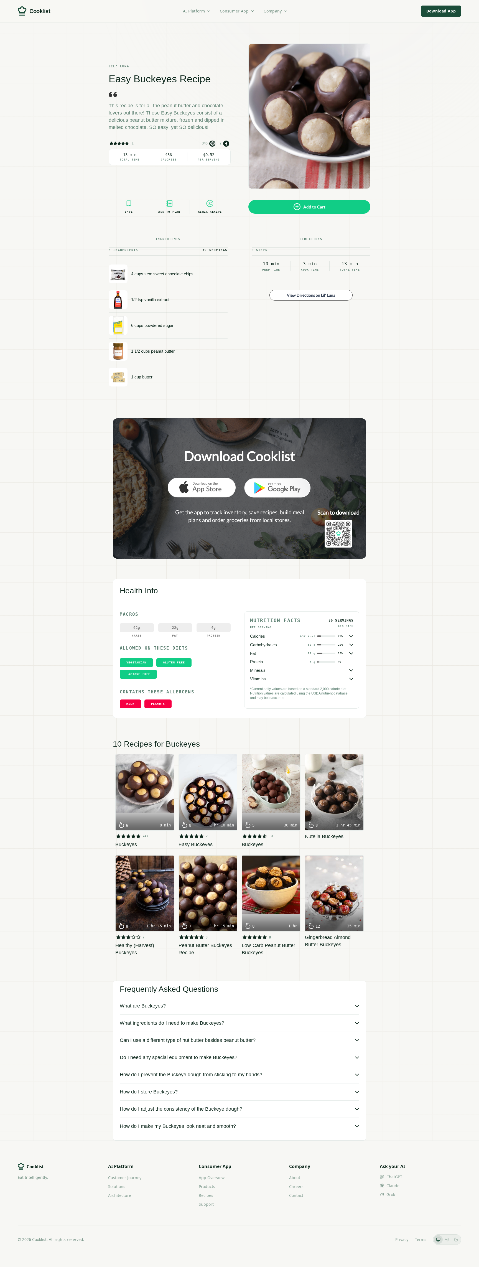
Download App (441, 11)
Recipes (206, 1195)
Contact (296, 1195)
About (294, 1177)
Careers (296, 1186)
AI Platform (194, 11)
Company (273, 11)
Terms (420, 1239)
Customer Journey (124, 1177)
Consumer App (234, 11)
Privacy (401, 1239)
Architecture (119, 1195)
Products (207, 1186)
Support (206, 1204)
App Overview (212, 1177)
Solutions (116, 1186)
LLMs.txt (381, 1239)
